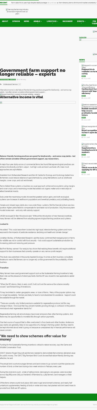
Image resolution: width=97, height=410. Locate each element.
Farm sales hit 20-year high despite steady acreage (29, 3)
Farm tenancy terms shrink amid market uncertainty (77, 3)
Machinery (68, 21)
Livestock (52, 21)
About (5, 21)
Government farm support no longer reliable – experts (32, 72)
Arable (37, 21)
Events (80, 21)
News (26, 21)
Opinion (16, 21)
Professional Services (7, 79)
